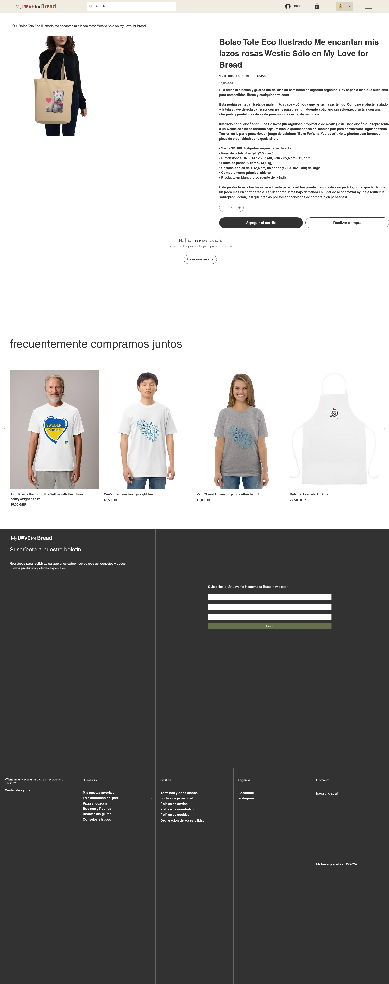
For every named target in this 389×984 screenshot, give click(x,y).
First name (213, 591)
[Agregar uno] (239, 208)
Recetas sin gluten (97, 814)
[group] (194, 438)
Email (211, 611)
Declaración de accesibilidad (182, 820)
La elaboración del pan (100, 798)
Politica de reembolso (177, 809)
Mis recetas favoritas (98, 793)
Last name (213, 601)
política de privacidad (176, 798)
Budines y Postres (97, 809)
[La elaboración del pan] (152, 798)
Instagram (246, 798)
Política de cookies (174, 815)
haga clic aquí (327, 793)
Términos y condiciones (179, 793)
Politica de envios (174, 804)
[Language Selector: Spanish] (344, 6)
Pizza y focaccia (95, 803)
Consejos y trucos (97, 819)
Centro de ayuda (17, 790)
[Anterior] (4, 429)
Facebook (246, 793)
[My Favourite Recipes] (13, 26)
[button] (317, 6)
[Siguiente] (384, 429)
